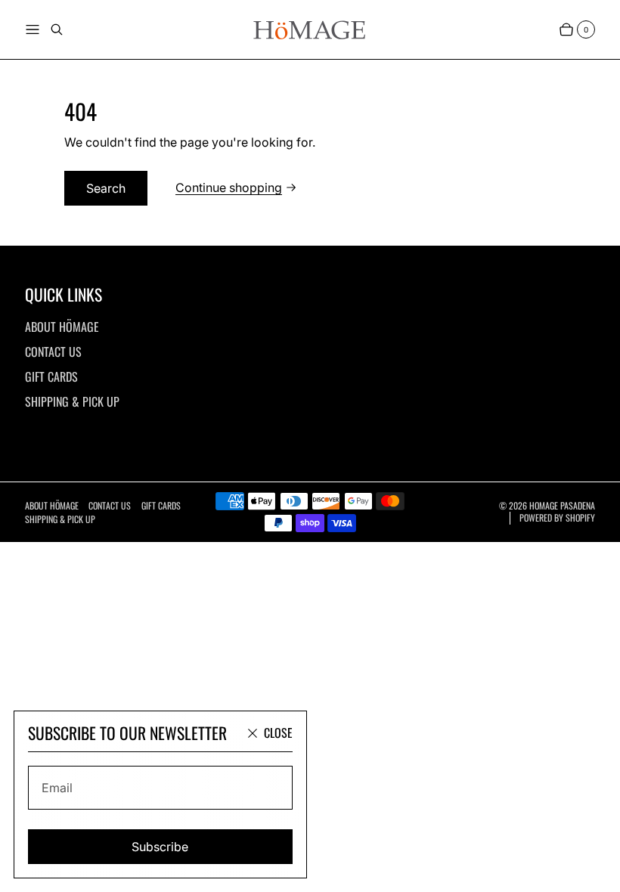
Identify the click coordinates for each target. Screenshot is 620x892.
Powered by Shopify (557, 518)
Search (106, 188)
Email (57, 787)
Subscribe (160, 846)
